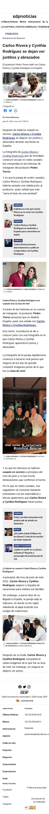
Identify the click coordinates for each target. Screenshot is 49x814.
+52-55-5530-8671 (33, 722)
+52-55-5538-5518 (33, 715)
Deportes (7, 750)
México (23, 22)
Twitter (6, 797)
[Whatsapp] (15, 110)
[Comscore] (24, 700)
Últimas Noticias (10, 22)
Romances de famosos (14, 38)
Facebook (7, 790)
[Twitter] (10, 110)
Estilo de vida (9, 743)
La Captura (7, 27)
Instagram (7, 804)
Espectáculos (9, 771)
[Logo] (24, 16)
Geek (5, 778)
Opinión (6, 736)
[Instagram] (29, 686)
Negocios (7, 757)
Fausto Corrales (26, 27)
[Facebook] (5, 110)
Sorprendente (9, 764)
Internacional (34, 22)
